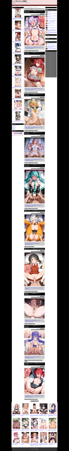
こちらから (54, 36)
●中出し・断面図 (42, 55)
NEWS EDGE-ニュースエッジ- (16, 125)
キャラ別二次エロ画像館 (19, 1)
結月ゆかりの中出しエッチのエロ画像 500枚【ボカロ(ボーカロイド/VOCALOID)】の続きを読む (34, 47)
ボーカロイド (30, 50)
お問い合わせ (19, 5)
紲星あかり (32, 246)
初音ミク (36, 208)
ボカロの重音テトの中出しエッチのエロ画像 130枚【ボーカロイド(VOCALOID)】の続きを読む (34, 396)
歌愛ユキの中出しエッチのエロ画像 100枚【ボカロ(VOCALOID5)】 (34, 248)
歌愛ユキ (36, 291)
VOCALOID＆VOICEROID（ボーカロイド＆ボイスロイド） (38, 56)
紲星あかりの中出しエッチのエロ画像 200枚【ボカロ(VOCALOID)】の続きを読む (32, 244)
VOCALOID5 (30, 291)
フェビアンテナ (14, 127)
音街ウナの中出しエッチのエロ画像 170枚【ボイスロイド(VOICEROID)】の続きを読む (33, 357)
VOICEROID (26, 323)
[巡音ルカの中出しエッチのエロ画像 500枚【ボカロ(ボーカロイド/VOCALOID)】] (34, 157)
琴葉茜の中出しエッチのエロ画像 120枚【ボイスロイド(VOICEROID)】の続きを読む (32, 321)
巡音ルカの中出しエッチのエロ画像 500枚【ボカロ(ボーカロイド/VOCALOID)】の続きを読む (33, 160)
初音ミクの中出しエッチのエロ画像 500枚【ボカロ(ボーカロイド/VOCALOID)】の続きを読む (33, 206)
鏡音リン (36, 130)
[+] (55, 52)
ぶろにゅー (14, 128)
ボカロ (33, 50)
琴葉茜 (33, 323)
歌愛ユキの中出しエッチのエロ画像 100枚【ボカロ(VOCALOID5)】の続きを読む (34, 288)
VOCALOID (26, 50)
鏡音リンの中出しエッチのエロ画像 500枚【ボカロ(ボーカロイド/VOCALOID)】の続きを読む (33, 127)
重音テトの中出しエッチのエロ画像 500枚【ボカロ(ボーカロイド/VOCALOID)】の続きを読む (33, 89)
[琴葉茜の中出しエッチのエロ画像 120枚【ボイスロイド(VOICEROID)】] (34, 318)
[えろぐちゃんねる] (18, 133)
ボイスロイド (30, 323)
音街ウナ (26, 361)
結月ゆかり (36, 50)
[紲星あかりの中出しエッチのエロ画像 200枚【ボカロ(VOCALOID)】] (34, 241)
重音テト (36, 399)
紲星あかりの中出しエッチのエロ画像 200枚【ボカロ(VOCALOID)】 (34, 210)
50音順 (14, 5)
